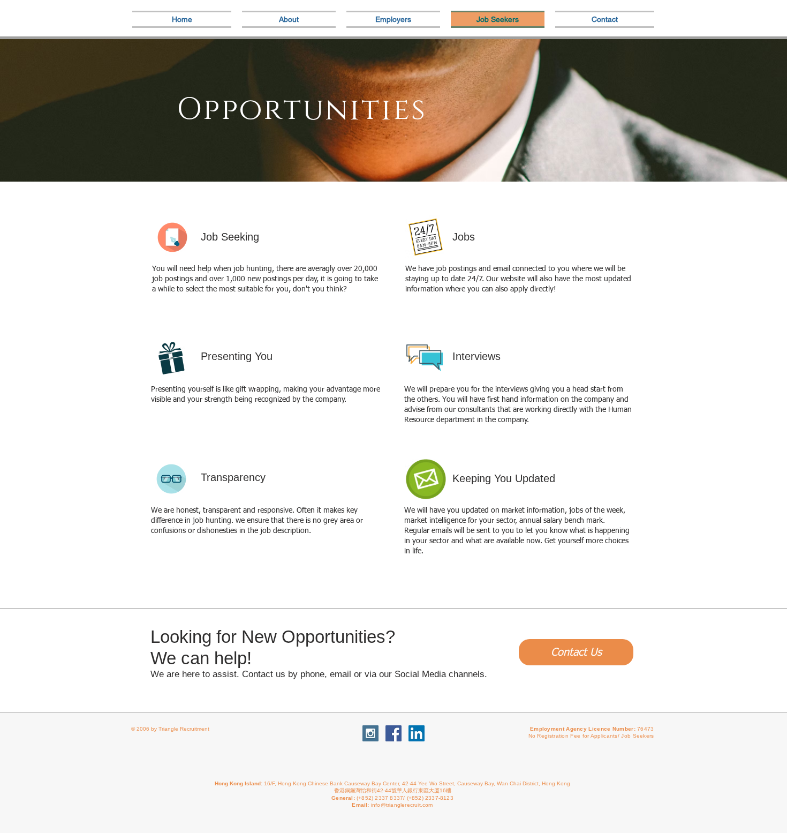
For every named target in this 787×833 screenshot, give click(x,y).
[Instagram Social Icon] (370, 733)
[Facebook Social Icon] (393, 733)
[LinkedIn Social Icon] (416, 733)
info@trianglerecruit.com (402, 805)
